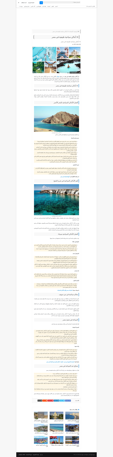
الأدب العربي (33, 6)
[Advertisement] (56, 18)
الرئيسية (76, 31)
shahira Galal (78, 44)
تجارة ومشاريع (26, 6)
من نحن (41, 454)
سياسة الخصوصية (36, 454)
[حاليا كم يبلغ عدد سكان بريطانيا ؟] (56, 440)
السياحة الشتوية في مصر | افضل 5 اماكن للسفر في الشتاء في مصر (60, 361)
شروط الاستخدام (29, 454)
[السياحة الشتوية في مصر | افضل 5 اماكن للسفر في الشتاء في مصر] (72, 440)
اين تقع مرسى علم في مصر (58, 432)
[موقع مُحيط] (89, 3)
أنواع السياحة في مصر (65, 176)
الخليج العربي (38, 6)
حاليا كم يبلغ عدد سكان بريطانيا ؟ (57, 445)
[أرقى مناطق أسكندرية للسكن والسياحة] (72, 415)
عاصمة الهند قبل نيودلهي (58, 420)
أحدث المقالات (23, 2)
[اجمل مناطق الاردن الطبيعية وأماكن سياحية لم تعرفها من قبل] (41, 415)
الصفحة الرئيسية (31, 2)
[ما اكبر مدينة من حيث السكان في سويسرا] (41, 428)
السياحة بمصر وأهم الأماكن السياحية (64, 290)
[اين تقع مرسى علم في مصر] (56, 428)
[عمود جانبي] (18, 2)
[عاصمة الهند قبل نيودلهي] (56, 415)
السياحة (48, 6)
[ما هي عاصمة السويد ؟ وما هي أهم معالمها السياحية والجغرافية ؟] (41, 440)
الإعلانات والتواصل (22, 454)
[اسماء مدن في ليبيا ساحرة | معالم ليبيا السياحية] (72, 428)
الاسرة (56, 6)
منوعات (21, 6)
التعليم (53, 6)
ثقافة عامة (44, 6)
